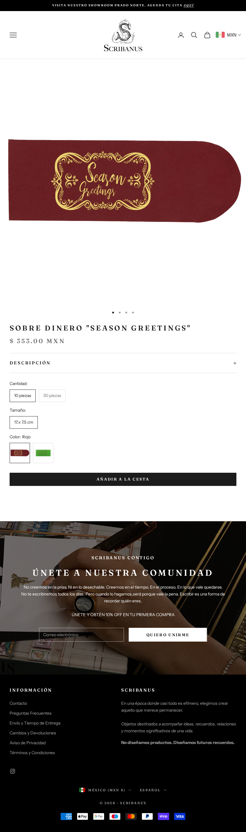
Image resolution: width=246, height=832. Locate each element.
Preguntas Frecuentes (31, 713)
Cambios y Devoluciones (33, 733)
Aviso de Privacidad (28, 742)
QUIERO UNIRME (167, 634)
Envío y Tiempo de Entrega (35, 723)
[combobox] (229, 35)
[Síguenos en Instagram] (13, 771)
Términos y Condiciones (32, 752)
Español (150, 790)
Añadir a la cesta (123, 479)
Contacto (18, 703)
